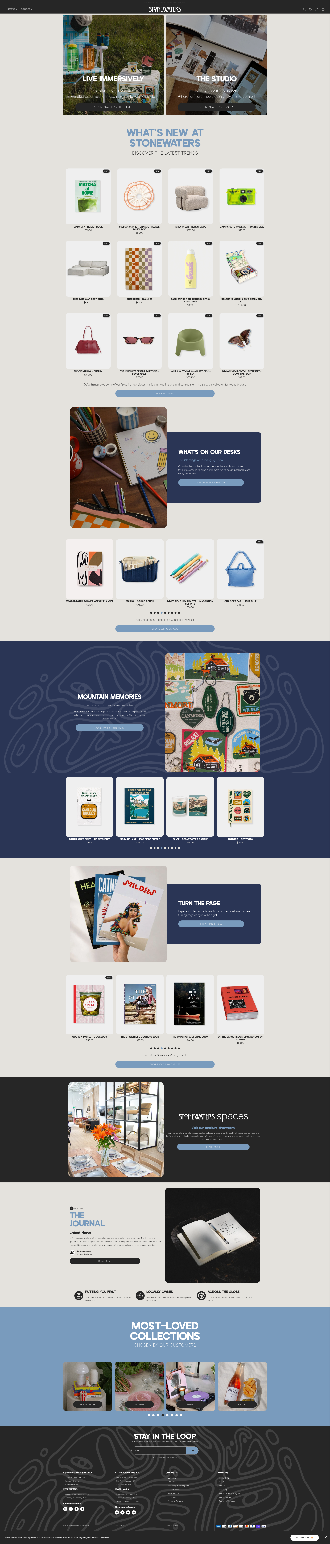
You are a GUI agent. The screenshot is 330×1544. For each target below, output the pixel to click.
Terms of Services (172, 1525)
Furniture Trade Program (229, 1493)
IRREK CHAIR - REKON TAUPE (190, 227)
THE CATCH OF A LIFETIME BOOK (90, 1037)
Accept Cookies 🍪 (304, 1538)
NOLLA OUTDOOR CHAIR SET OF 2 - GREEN (191, 372)
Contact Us (224, 1478)
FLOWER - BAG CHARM (190, 601)
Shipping (223, 1489)
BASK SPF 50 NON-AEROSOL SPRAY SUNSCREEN (190, 300)
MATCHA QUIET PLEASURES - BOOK (240, 1037)
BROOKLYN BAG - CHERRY (88, 371)
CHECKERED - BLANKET (139, 299)
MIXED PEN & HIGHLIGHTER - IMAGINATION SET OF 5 (89, 602)
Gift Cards (172, 1497)
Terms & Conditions (101, 1538)
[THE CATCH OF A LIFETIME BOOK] (89, 1005)
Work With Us (173, 1493)
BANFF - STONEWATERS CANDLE (89, 839)
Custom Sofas (174, 1489)
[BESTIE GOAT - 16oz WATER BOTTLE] (240, 569)
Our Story (172, 1478)
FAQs (221, 1481)
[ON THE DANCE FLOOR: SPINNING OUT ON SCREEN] (140, 1005)
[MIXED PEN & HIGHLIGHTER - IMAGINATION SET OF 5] (89, 569)
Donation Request (175, 1501)
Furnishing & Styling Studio (179, 1485)
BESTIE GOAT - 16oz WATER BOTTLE (240, 601)
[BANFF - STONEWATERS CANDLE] (89, 807)
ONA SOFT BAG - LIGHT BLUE (140, 601)
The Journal (173, 1481)
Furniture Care (225, 1497)
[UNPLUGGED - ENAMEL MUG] (190, 807)
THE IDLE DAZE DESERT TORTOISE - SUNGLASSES (139, 372)
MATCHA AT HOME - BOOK (88, 227)
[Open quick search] (304, 9)
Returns (222, 1485)
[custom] (65, 1509)
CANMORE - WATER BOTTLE (240, 839)
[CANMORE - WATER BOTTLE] (240, 807)
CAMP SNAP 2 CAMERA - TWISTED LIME (242, 227)
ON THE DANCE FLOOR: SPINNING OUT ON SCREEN (140, 1038)
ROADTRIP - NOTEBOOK (140, 839)
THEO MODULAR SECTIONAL (88, 299)
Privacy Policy (119, 1525)
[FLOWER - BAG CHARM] (190, 569)
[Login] (310, 9)
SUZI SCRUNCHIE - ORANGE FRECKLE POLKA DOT (139, 228)
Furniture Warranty (227, 1501)
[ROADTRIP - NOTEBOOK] (140, 807)
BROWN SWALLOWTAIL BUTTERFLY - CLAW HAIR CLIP (241, 372)
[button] (151, 613)
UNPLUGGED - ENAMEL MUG (190, 839)
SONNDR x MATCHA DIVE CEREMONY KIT (241, 300)
